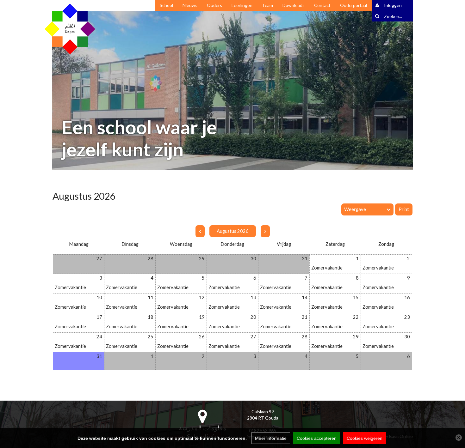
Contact (322, 5)
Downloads (293, 5)
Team (267, 5)
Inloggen (393, 5)
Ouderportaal (353, 5)
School (166, 5)
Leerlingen (242, 5)
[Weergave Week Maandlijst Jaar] (368, 209)
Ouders (214, 5)
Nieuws (190, 5)
